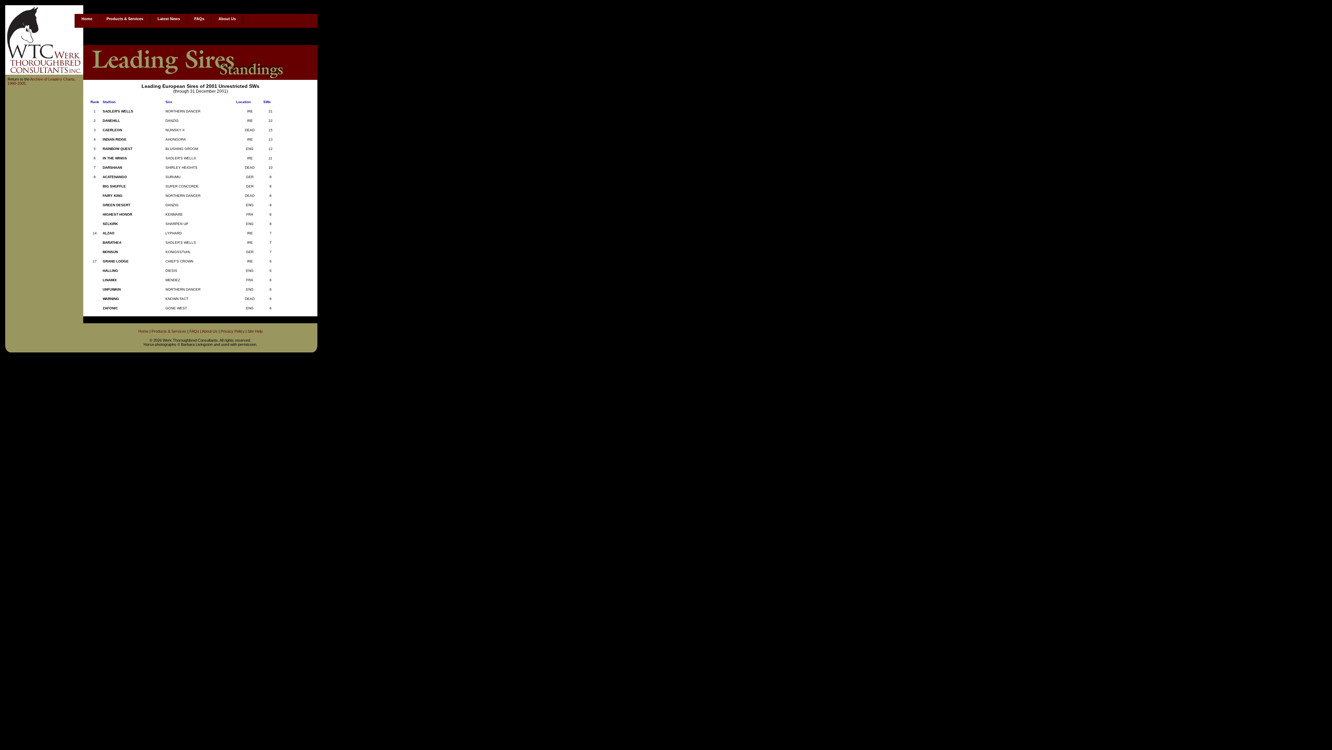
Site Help (255, 331)
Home (87, 19)
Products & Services (124, 19)
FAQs (199, 19)
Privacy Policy (233, 331)
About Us (227, 19)
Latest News (168, 19)
